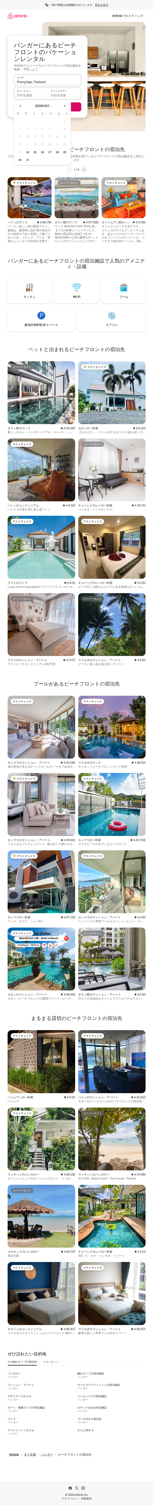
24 (27, 152)
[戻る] (70, 170)
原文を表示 (101, 5)
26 (42, 152)
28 (57, 152)
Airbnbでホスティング (127, 16)
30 (20, 160)
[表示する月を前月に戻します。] (20, 106)
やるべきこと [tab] (51, 1361)
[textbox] (31, 95)
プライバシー (69, 1498)
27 (49, 152)
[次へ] (84, 170)
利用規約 (86, 1498)
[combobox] (47, 82)
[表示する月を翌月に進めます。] (64, 106)
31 (27, 160)
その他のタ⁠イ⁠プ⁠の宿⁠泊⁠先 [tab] (22, 1361)
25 (35, 152)
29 (64, 152)
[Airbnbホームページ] (17, 16)
